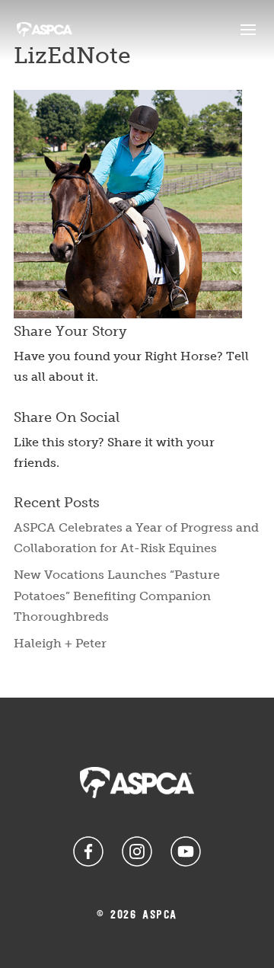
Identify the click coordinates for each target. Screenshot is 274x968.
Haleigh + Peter (60, 643)
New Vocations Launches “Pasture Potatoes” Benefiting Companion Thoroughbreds (117, 595)
